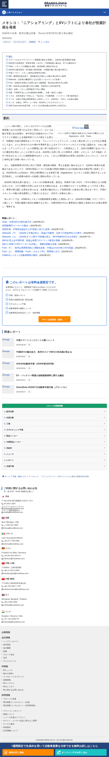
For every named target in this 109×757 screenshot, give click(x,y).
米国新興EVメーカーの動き (15, 225)
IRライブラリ (8, 683)
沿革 (5, 658)
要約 (10, 56)
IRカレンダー (8, 686)
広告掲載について (10, 730)
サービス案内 (8, 724)
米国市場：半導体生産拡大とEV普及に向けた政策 (26, 229)
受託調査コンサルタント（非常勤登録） (20, 705)
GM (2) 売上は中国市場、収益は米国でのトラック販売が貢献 (31, 240)
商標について (8, 714)
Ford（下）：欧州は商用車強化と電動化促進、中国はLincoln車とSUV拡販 (37, 247)
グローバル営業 (9, 699)
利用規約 (7, 727)
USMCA (32, 42)
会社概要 (7, 648)
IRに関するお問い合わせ (13, 690)
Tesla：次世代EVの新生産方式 (16, 221)
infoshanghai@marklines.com (16, 573)
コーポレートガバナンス (13, 676)
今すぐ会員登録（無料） (53, 319)
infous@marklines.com (13, 528)
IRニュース (7, 670)
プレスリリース (9, 661)
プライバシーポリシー (12, 711)
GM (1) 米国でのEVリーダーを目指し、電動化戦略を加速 (29, 243)
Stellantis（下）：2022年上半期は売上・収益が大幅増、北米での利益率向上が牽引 (42, 232)
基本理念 (7, 644)
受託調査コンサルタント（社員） (17, 702)
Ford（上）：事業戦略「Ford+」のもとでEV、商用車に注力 (31, 251)
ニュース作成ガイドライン (14, 717)
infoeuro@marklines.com (14, 558)
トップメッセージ (10, 641)
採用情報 (6, 695)
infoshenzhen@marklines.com (16, 589)
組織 (5, 651)
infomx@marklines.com (13, 543)
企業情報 (6, 632)
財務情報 (7, 680)
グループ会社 (8, 654)
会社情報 (6, 637)
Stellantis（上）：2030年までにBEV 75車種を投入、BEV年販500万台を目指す (40, 236)
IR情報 (5, 666)
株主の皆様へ (8, 673)
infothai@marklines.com (14, 605)
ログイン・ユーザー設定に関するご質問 (20, 720)
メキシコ (6, 42)
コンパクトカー (20, 42)
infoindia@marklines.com (14, 621)
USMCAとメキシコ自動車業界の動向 (20, 255)
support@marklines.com (14, 508)
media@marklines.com (13, 512)
